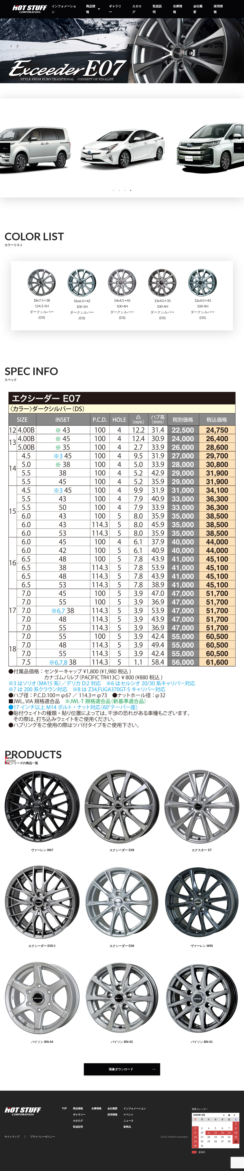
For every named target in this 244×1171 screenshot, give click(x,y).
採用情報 (218, 9)
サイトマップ (12, 1136)
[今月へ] (229, 1115)
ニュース (128, 1120)
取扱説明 (157, 9)
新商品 (127, 1126)
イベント (128, 1114)
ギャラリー (115, 9)
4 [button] (130, 190)
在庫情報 (177, 9)
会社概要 (197, 9)
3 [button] (125, 190)
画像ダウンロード (121, 1069)
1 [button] (113, 190)
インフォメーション (64, 9)
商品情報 (90, 9)
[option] (122, 148)
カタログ (136, 9)
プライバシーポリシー (42, 1136)
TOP (64, 1108)
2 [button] (119, 190)
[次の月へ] (236, 1115)
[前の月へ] (222, 1115)
